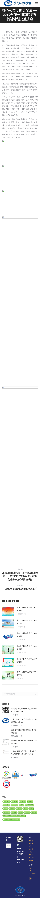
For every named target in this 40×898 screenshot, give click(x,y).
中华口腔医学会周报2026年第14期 (27, 634)
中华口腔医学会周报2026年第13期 (27, 647)
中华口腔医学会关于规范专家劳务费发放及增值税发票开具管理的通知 (24, 752)
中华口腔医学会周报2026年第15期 (27, 621)
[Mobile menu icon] (36, 3)
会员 (25, 808)
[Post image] (8, 611)
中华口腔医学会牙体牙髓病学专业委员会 (14, 815)
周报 (22, 805)
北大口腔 (6, 812)
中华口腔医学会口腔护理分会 (11, 819)
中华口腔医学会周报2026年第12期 (27, 660)
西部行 (19, 808)
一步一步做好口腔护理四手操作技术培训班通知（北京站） (24, 720)
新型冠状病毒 (29, 805)
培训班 (30, 801)
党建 (5, 808)
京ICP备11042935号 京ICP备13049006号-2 (20, 854)
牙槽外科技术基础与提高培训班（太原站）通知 (24, 742)
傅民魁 (34, 812)
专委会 (12, 808)
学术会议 (14, 805)
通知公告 (14, 801)
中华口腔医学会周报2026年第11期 (27, 673)
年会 (31, 808)
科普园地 (6, 805)
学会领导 (6, 801)
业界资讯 (23, 801)
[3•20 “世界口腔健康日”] (24, 775)
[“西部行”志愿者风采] (6, 775)
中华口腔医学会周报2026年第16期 (27, 609)
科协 (20, 812)
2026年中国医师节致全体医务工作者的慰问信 (23, 731)
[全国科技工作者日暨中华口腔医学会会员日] (15, 775)
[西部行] (33, 775)
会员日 (14, 812)
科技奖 (27, 812)
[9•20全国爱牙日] (6, 784)
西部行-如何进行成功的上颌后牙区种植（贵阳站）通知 (24, 710)
